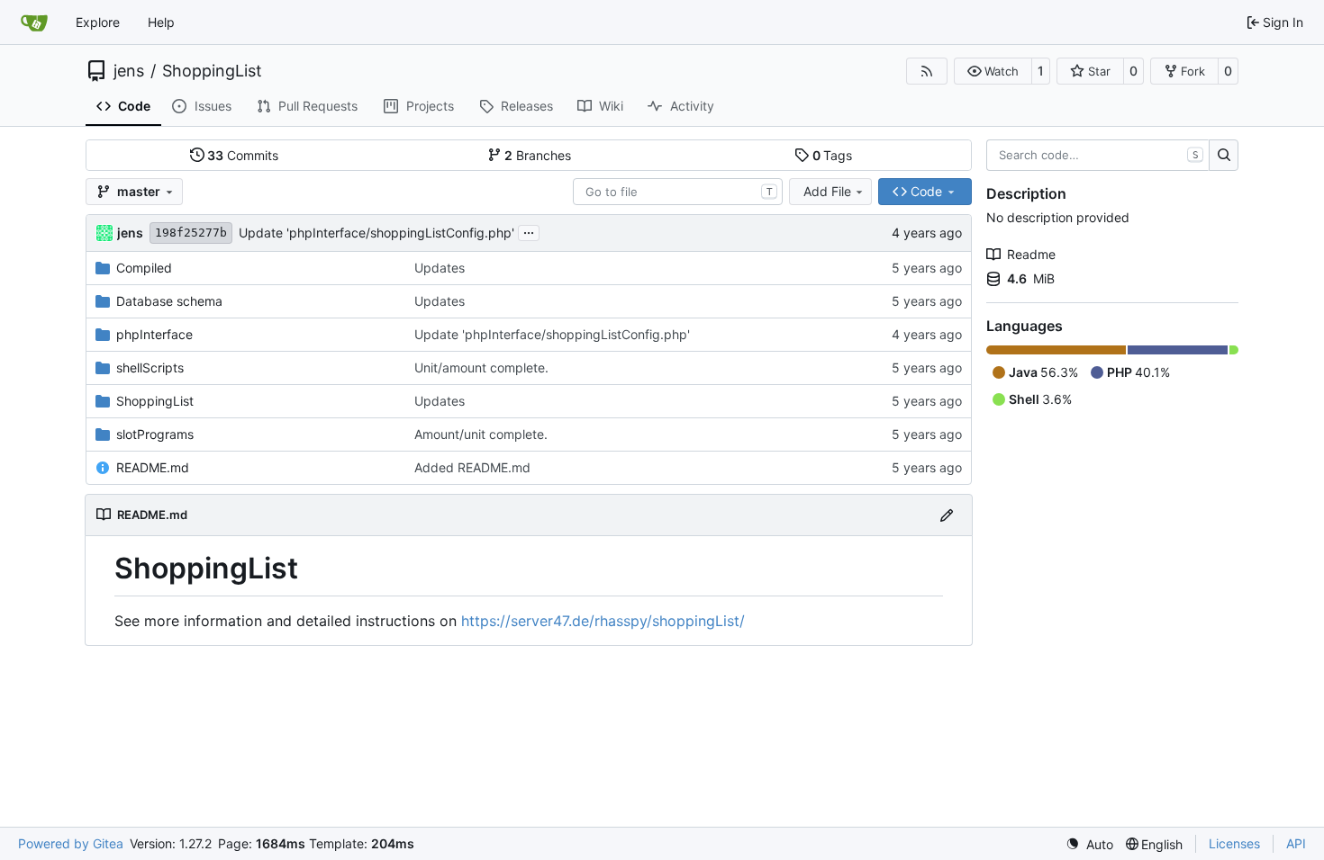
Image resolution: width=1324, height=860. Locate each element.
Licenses (1234, 843)
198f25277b (191, 232)
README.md (152, 467)
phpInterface (154, 334)
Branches (537, 155)
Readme (1031, 254)
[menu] (1089, 844)
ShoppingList (212, 71)
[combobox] (678, 191)
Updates (439, 267)
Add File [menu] (827, 191)
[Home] (34, 22)
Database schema (169, 301)
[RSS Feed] (927, 71)
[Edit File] (946, 515)
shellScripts (150, 367)
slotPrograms (155, 434)
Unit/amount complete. (481, 367)
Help (161, 22)
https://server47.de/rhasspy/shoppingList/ (603, 621)
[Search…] (1223, 155)
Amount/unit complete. (481, 434)
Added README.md (472, 467)
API (1296, 843)
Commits (242, 155)
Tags (832, 155)
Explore (98, 22)
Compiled (144, 267)
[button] (993, 71)
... (528, 231)
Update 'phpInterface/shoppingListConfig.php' (376, 232)
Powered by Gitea (70, 843)
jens (128, 71)
